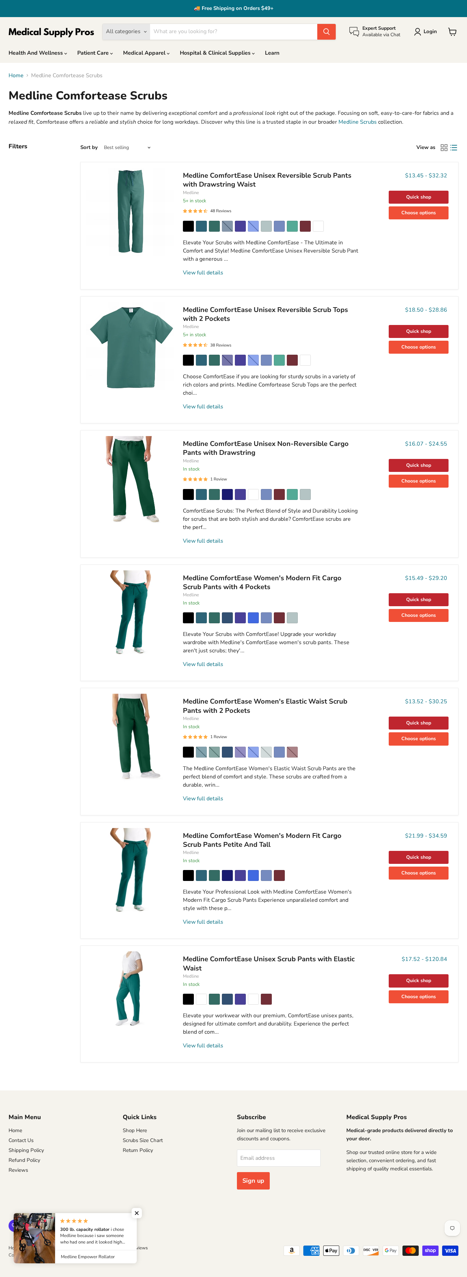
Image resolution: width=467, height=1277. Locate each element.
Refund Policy (24, 1160)
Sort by (89, 147)
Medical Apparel (145, 53)
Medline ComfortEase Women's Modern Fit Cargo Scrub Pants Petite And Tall (262, 840)
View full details (203, 272)
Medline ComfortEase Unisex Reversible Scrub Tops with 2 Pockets (265, 314)
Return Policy (138, 1150)
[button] (137, 1213)
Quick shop (418, 197)
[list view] (453, 147)
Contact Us (21, 1140)
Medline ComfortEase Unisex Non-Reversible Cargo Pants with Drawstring (266, 448)
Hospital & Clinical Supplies (216, 53)
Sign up (253, 1181)
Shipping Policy (26, 1150)
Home (16, 75)
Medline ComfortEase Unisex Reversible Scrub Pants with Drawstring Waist (267, 180)
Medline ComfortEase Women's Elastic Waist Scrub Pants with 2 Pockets (265, 706)
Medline (191, 193)
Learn (272, 53)
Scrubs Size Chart (143, 1140)
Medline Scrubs (357, 122)
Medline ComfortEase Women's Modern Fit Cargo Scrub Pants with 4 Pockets (262, 582)
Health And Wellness (36, 53)
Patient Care (93, 53)
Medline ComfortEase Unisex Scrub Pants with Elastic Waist (269, 963)
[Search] (326, 32)
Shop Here (135, 1130)
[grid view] (444, 147)
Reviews (18, 1170)
